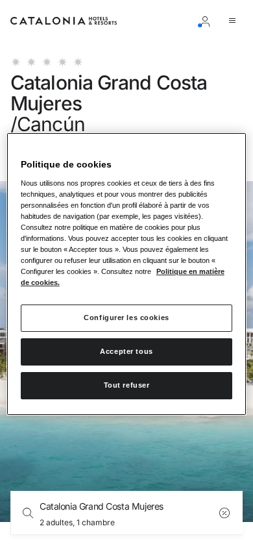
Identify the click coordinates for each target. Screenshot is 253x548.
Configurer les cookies (126, 317)
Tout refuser (127, 385)
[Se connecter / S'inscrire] (208, 20)
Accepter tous (126, 351)
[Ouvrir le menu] (235, 21)
